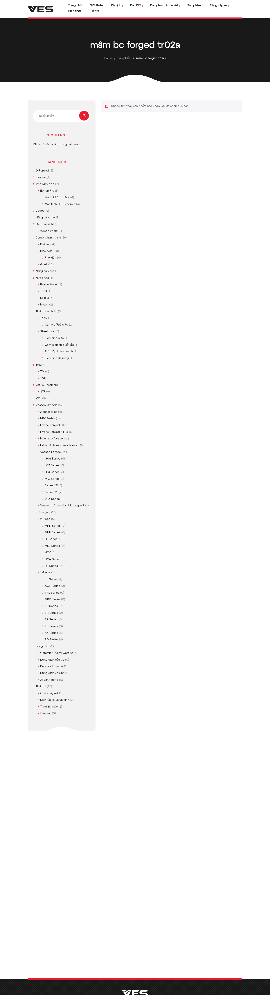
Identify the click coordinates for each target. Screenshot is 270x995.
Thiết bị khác (49, 706)
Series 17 (51, 485)
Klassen (41, 177)
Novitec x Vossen (52, 438)
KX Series (51, 633)
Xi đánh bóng (49, 679)
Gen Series (52, 458)
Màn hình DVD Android (60, 204)
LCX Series (52, 472)
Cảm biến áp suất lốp (59, 345)
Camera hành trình (48, 237)
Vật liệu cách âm (47, 385)
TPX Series (52, 592)
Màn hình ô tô (45, 184)
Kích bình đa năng (57, 358)
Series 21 (51, 492)
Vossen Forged (50, 452)
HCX (48, 552)
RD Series (51, 639)
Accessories (48, 412)
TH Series (51, 613)
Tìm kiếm (84, 116)
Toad (43, 291)
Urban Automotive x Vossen (59, 445)
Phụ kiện (50, 257)
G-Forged (42, 170)
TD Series (51, 626)
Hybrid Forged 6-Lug (54, 432)
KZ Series (51, 606)
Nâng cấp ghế (45, 217)
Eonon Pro (47, 190)
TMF (43, 378)
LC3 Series (52, 465)
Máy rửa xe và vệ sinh (54, 700)
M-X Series (52, 479)
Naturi (44, 304)
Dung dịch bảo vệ (52, 659)
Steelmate (47, 331)
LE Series (51, 539)
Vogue (40, 210)
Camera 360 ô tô (56, 324)
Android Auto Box (57, 197)
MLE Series (52, 546)
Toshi (43, 318)
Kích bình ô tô (54, 338)
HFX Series (47, 418)
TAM (39, 365)
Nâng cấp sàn (45, 271)
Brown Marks (49, 284)
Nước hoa (42, 278)
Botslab (45, 244)
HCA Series (53, 559)
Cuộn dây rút (49, 693)
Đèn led (45, 713)
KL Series (51, 579)
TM (42, 371)
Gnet (43, 264)
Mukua (44, 298)
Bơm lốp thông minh (59, 351)
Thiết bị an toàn (46, 311)
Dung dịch (42, 646)
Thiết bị (41, 686)
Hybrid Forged (50, 425)
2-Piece (45, 519)
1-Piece (45, 572)
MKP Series (52, 599)
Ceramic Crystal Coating (56, 653)
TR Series (51, 619)
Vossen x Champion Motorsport (62, 505)
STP (42, 391)
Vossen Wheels (46, 405)
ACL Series (52, 586)
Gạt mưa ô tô (45, 224)
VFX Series (52, 499)
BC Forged (43, 512)
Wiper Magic (48, 231)
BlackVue (46, 251)
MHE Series (52, 532)
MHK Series (53, 525)
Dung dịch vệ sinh (52, 673)
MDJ (38, 398)
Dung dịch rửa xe (51, 666)
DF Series (51, 566)
